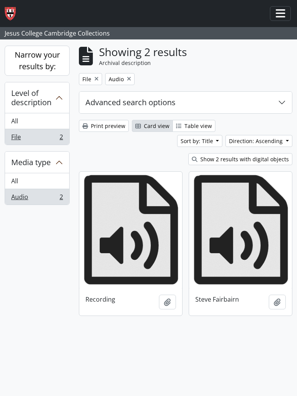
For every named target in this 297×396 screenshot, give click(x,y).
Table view (197, 126)
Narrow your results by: (37, 61)
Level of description (31, 98)
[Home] (13, 14)
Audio (37, 199)
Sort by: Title (198, 141)
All (14, 121)
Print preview (107, 126)
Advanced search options (130, 102)
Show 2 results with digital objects (244, 159)
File (37, 139)
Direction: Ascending (256, 141)
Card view (155, 126)
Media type (31, 162)
